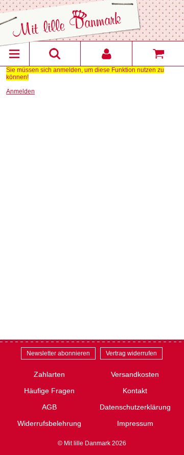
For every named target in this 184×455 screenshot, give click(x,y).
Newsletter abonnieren (58, 353)
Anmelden (20, 91)
